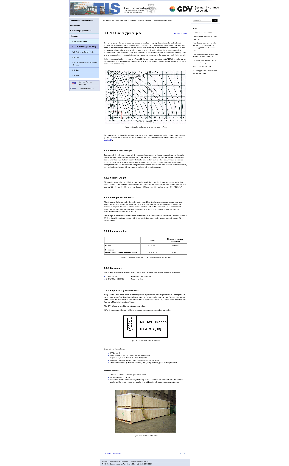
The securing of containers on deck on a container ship (205, 62)
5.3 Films (75, 57)
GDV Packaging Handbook (80, 31)
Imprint (104, 461)
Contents (74, 36)
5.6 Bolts (75, 75)
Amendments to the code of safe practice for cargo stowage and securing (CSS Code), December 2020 (204, 46)
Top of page (108, 453)
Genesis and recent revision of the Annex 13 (205, 38)
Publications (75, 25)
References (124, 461)
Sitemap (146, 461)
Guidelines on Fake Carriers (202, 33)
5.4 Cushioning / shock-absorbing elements (84, 64)
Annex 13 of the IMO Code (202, 67)
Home (105, 20)
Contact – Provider (136, 461)
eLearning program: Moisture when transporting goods (205, 72)
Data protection (113, 461)
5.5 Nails (75, 70)
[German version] (180, 33)
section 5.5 (108, 140)
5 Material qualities (79, 41)
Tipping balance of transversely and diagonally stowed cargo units (205, 55)
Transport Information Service (82, 20)
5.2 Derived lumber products (83, 52)
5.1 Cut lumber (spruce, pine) (84, 47)
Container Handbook (86, 88)
